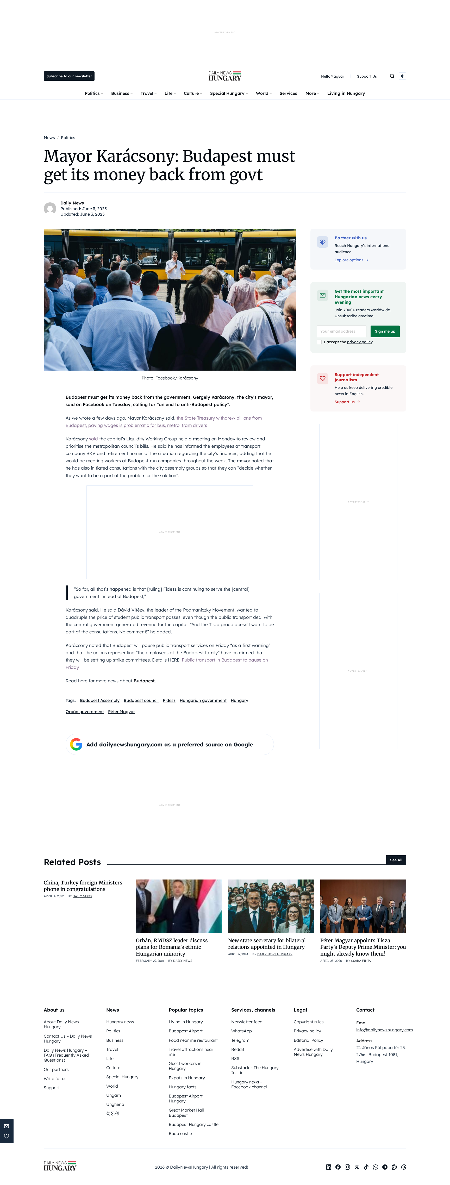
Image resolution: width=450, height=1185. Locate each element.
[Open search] (392, 76)
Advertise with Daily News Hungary (313, 1052)
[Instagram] (347, 1167)
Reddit (237, 1049)
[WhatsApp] (375, 1167)
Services (288, 93)
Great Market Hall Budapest (186, 1112)
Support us (345, 402)
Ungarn (113, 1095)
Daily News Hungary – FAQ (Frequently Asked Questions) (66, 1055)
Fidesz (169, 700)
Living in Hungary (346, 93)
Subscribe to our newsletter (69, 76)
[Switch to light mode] (402, 76)
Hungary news (120, 1021)
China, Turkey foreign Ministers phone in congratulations (83, 886)
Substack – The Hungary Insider (255, 1070)
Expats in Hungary (187, 1077)
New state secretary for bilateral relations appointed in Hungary (267, 943)
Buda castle (180, 1133)
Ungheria (115, 1104)
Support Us (367, 76)
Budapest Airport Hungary (186, 1098)
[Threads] (403, 1167)
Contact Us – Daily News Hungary (68, 1038)
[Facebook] (338, 1167)
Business (120, 93)
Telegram (240, 1040)
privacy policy (359, 342)
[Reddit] (394, 1167)
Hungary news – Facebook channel (249, 1084)
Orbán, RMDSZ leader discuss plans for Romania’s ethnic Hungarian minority (172, 947)
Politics (92, 93)
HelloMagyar (332, 76)
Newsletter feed (246, 1021)
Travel (147, 93)
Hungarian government (203, 700)
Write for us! (55, 1078)
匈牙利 (112, 1113)
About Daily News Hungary (61, 1024)
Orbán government (85, 711)
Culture (191, 93)
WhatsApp (241, 1030)
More (310, 93)
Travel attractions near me (191, 1052)
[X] (356, 1167)
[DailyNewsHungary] (225, 76)
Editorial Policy (308, 1040)
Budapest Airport (186, 1030)
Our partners (56, 1069)
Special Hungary (227, 93)
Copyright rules (309, 1021)
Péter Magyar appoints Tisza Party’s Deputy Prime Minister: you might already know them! (363, 947)
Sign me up (385, 331)
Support (52, 1087)
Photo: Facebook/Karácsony (170, 378)
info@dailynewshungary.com (384, 1029)
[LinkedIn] (328, 1167)
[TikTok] (366, 1167)
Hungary (239, 700)
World (262, 93)
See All (396, 860)
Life (168, 93)
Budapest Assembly (100, 700)
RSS (235, 1058)
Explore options (349, 260)
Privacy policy (307, 1030)
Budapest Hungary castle (193, 1124)
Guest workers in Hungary (185, 1066)
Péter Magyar (121, 711)
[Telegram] (385, 1167)
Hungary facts (183, 1086)
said (93, 438)
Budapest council (141, 700)
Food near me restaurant (193, 1040)
